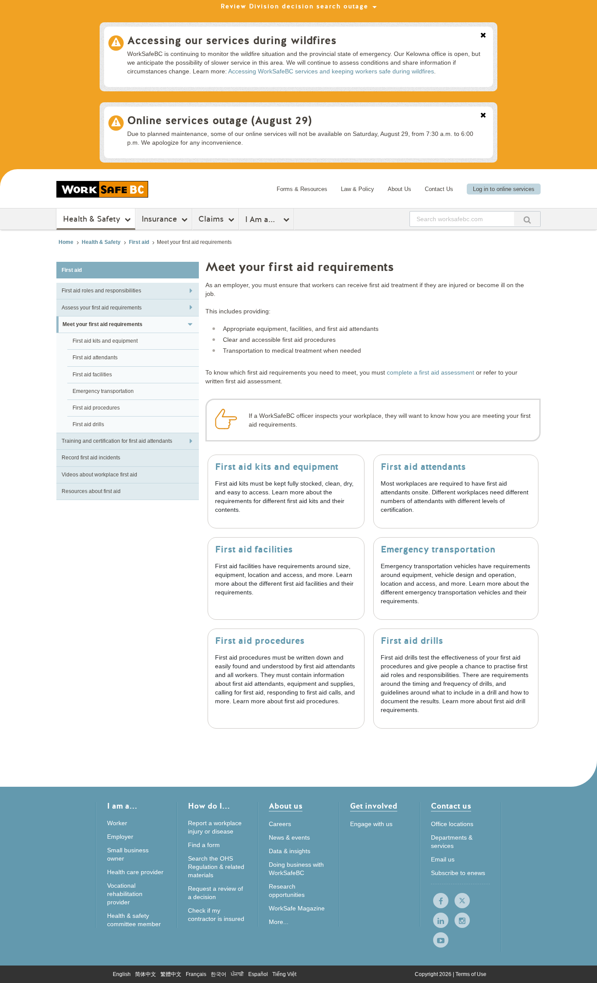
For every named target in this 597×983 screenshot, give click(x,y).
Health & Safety (91, 219)
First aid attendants (95, 357)
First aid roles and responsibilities (101, 291)
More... (278, 921)
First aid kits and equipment (105, 341)
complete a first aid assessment (430, 372)
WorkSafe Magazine (297, 908)
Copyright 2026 (434, 974)
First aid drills (88, 424)
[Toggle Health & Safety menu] (128, 219)
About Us (399, 189)
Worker (117, 823)
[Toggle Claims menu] (232, 219)
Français (196, 974)
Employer (120, 836)
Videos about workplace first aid (99, 475)
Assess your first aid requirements (102, 308)
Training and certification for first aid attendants (117, 441)
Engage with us (371, 823)
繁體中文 (170, 974)
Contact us (451, 806)
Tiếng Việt (284, 974)
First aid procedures (96, 408)
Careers (280, 823)
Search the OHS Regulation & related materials (216, 867)
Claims (211, 219)
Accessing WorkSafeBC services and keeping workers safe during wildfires (331, 71)
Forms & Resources (302, 189)
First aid (139, 242)
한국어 (218, 974)
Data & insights (289, 851)
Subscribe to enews (458, 872)
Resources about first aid (91, 491)
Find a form (204, 844)
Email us (443, 859)
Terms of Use (470, 974)
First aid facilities (92, 375)
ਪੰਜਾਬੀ (237, 974)
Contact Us (439, 189)
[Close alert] (483, 36)
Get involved (373, 806)
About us (285, 806)
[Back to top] (579, 967)
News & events (289, 837)
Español (258, 974)
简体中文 (145, 974)
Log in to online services (504, 189)
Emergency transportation (103, 391)
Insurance (159, 219)
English (122, 974)
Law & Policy (357, 189)
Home (66, 242)
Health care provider (135, 871)
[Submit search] (527, 219)
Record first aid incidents (91, 458)
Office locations (452, 823)
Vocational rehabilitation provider (124, 894)
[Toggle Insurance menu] (185, 219)
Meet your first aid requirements (102, 324)
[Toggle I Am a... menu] (287, 219)
